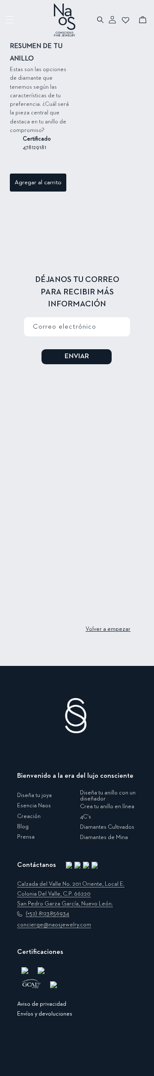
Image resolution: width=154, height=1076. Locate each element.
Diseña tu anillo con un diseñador (108, 796)
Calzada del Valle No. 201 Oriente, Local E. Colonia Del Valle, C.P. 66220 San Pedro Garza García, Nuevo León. (70, 894)
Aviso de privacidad (41, 1004)
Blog (23, 827)
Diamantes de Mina (104, 837)
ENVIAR (77, 356)
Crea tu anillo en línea (107, 806)
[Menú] (10, 19)
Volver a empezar (108, 629)
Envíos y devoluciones (44, 1014)
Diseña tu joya (34, 795)
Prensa (26, 837)
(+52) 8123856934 (47, 914)
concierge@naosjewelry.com (54, 925)
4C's (85, 817)
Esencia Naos (34, 806)
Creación (29, 816)
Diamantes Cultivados (107, 827)
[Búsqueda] (100, 19)
